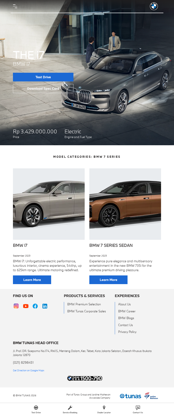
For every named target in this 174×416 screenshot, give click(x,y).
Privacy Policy (127, 332)
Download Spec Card (43, 88)
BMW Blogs (126, 318)
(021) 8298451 (23, 362)
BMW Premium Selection (84, 304)
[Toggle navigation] (16, 6)
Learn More (32, 280)
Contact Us (125, 325)
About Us (124, 304)
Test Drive (43, 77)
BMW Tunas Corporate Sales (86, 311)
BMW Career (127, 311)
